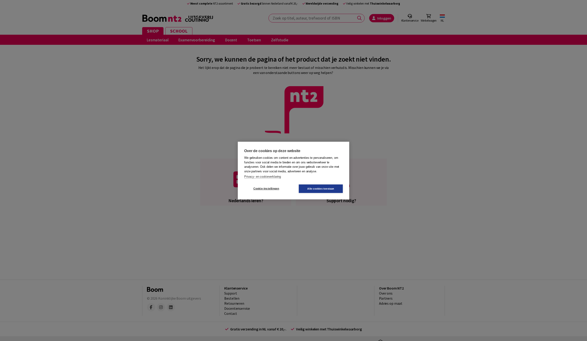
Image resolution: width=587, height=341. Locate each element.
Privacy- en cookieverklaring (262, 176)
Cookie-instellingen (266, 188)
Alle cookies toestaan (320, 188)
